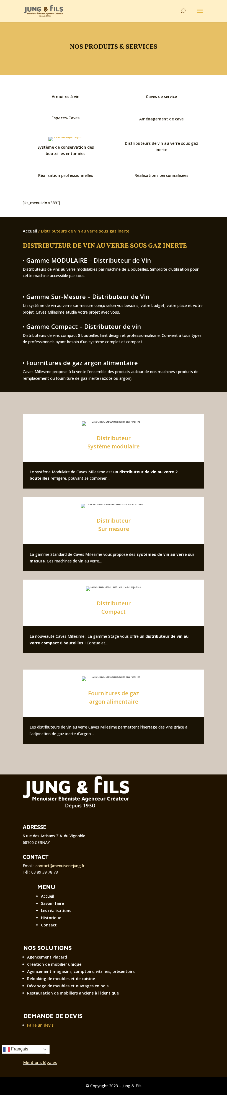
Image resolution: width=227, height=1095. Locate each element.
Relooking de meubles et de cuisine (61, 978)
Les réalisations (56, 910)
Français (19, 1049)
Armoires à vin (65, 96)
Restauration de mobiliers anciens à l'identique (73, 993)
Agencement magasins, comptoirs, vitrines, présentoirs (81, 971)
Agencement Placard (47, 957)
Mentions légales (40, 1062)
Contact (49, 925)
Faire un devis (40, 1025)
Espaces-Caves (65, 117)
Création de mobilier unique (54, 964)
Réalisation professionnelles (65, 175)
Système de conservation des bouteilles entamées (65, 150)
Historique (51, 917)
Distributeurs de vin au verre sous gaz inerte (161, 147)
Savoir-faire (52, 903)
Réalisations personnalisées (161, 175)
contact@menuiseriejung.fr (59, 865)
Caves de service (161, 96)
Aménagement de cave (161, 119)
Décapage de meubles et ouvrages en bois (68, 985)
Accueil (30, 231)
